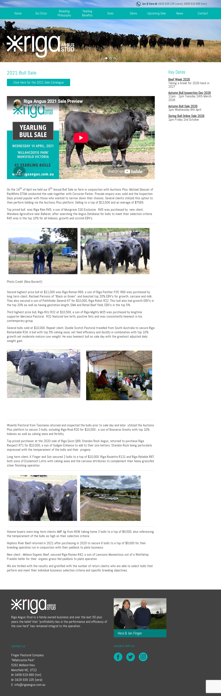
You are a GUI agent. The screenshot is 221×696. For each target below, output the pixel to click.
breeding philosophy (64, 13)
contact (203, 13)
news (179, 13)
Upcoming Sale (156, 13)
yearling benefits (87, 13)
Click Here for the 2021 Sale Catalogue (38, 82)
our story (41, 13)
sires (110, 13)
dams (133, 13)
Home (18, 13)
